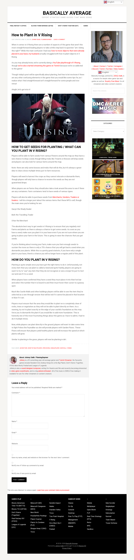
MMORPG (71, 523)
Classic (70, 503)
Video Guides (118, 69)
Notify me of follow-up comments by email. (28, 465)
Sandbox (90, 529)
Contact (103, 66)
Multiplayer (38, 348)
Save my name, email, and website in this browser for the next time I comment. (41, 458)
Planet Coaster (36, 519)
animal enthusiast (44, 371)
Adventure (23, 348)
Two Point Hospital (56, 516)
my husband (34, 54)
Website (15, 444)
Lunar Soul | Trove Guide (108, 157)
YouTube (109, 69)
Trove (32, 532)
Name (14, 421)
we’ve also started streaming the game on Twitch (39, 66)
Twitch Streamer (65, 360)
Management (73, 520)
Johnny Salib (117, 76)
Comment (16, 393)
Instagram (118, 66)
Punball (52, 529)
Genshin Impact (55, 503)
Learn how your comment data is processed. (53, 490)
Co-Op (70, 506)
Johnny (22, 360)
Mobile (70, 526)
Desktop (30, 348)
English (105, 72)
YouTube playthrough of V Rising (66, 63)
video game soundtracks (20, 371)
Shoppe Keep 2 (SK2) (38, 528)
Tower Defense (111, 523)
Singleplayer (55, 348)
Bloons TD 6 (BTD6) (19, 509)
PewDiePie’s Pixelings (38, 516)
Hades (51, 506)
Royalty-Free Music (112, 81)
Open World (46, 348)
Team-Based (110, 520)
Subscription (110, 513)
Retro (89, 522)
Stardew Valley (55, 510)
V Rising (69, 348)
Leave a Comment (59, 39)
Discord (95, 69)
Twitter (110, 66)
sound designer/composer (31, 368)
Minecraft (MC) (36, 503)
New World (34, 512)
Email (14, 433)
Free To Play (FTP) (75, 516)
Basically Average (67, 13)
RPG (88, 526)
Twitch (102, 69)
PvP (88, 513)
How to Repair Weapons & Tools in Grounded (108, 175)
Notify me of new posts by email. (24, 473)
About (96, 66)
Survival (63, 348)
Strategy (109, 510)
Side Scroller (110, 503)
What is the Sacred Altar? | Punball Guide (108, 196)
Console (71, 510)
